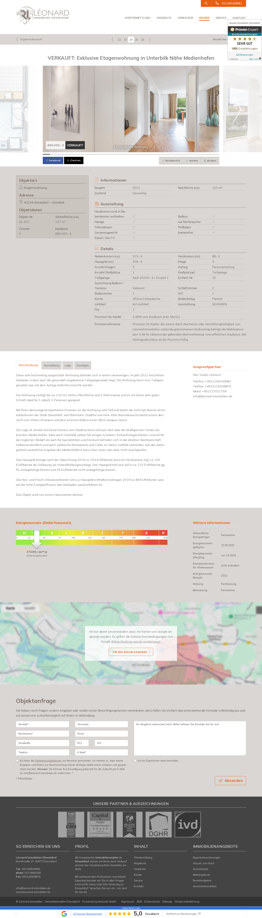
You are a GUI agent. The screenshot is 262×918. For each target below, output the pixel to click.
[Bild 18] (171, 154)
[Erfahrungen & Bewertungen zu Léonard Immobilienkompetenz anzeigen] (244, 40)
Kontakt (239, 18)
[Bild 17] (164, 154)
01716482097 (33, 873)
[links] (112, 39)
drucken (211, 160)
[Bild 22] (200, 154)
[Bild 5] (75, 154)
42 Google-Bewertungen (87, 913)
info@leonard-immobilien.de (212, 396)
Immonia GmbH (107, 901)
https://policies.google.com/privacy (136, 641)
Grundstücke (200, 869)
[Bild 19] (178, 154)
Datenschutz (152, 901)
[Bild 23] (208, 154)
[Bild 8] (97, 154)
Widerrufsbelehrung (187, 901)
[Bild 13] (134, 154)
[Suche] (206, 3)
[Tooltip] (199, 913)
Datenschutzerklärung (48, 760)
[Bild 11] (120, 154)
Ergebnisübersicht (31, 39)
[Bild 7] (90, 154)
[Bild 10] (112, 154)
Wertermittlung (137, 18)
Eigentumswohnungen (206, 857)
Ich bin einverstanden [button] (130, 652)
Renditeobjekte (202, 880)
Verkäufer (185, 18)
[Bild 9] (105, 154)
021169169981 (232, 3)
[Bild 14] (142, 154)
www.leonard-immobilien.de (33, 892)
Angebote (164, 18)
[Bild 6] (83, 154)
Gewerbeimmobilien (205, 886)
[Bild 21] (193, 154)
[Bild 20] (186, 154)
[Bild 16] (156, 154)
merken (193, 160)
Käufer (204, 18)
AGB (139, 901)
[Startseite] (42, 15)
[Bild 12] (127, 154)
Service (221, 18)
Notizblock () (172, 160)
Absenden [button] (234, 780)
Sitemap (167, 901)
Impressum (127, 901)
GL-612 (24, 222)
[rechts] (149, 39)
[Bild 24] (215, 154)
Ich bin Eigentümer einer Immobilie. (158, 760)
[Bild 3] (61, 154)
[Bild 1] (46, 154)
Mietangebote (201, 874)
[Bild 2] (53, 154)
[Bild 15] (149, 154)
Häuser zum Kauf (203, 863)
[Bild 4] (68, 154)
